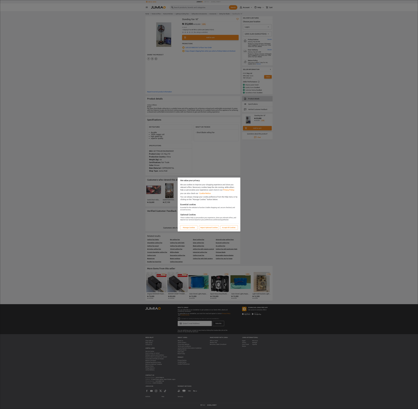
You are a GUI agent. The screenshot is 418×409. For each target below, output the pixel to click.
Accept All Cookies (228, 227)
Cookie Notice (205, 193)
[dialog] (209, 204)
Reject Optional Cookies (209, 227)
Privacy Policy (228, 190)
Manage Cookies (189, 227)
